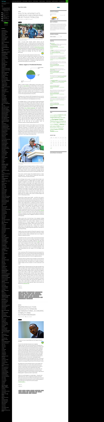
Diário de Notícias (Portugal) (6, 128)
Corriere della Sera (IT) (5, 102)
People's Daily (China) (5, 301)
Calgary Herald (4, 81)
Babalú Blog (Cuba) (4, 64)
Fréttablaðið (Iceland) (5, 178)
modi (59, 124)
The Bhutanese (4, 353)
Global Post (3, 184)
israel (52, 122)
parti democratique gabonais (34, 297)
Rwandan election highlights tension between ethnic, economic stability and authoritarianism (31, 311)
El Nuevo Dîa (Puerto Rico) (5, 148)
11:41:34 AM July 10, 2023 (54, 65)
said (38, 241)
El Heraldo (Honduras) (5, 143)
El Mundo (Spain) (4, 145)
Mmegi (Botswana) (4, 266)
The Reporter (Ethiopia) (5, 372)
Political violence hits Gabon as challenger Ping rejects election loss (30, 15)
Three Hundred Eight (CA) (5, 376)
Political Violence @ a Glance (6, 305)
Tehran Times (4, 345)
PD (64, 124)
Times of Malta (4, 378)
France (20, 294)
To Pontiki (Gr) (4, 381)
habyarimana (38, 390)
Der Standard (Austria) (5, 127)
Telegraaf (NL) (4, 346)
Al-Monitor (3, 40)
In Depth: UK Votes (55, 1)
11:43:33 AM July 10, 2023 (54, 58)
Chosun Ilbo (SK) (4, 95)
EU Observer (3, 158)
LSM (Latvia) (3, 258)
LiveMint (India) (4, 257)
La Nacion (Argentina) (5, 241)
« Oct (51, 148)
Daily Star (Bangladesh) (5, 114)
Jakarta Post (3, 218)
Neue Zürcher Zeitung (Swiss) (6, 273)
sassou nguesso (29, 298)
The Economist (4, 360)
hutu (42, 390)
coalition (57, 116)
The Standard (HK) (4, 373)
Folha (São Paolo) (4, 167)
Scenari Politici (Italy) (5, 322)
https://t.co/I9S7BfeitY (62, 57)
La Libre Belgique (4, 240)
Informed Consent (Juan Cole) (6, 209)
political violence (22, 298)
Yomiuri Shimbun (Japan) (5, 407)
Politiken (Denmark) (4, 306)
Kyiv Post (3, 233)
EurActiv (3, 160)
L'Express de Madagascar (5, 237)
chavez (52, 116)
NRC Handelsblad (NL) (5, 286)
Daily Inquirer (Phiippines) (5, 109)
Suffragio (4, 1)
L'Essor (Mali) (3, 236)
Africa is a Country (4, 34)
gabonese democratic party (36, 294)
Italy (54, 122)
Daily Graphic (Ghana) (5, 108)
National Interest (4, 272)
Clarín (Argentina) (4, 98)
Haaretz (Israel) (4, 192)
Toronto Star (3, 382)
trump (60, 127)
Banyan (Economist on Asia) (6, 68)
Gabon (19, 11)
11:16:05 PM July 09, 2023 (54, 77)
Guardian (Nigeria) (4, 189)
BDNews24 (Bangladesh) (5, 72)
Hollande (62, 121)
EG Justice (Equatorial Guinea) (6, 139)
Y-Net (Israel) (3, 404)
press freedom (32, 391)
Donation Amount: (53, 13)
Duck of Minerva (4, 132)
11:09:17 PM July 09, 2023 (54, 82)
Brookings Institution (5, 77)
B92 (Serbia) (3, 63)
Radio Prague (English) (5, 312)
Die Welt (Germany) (4, 131)
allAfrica (3, 43)
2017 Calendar (25, 1)
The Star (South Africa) (5, 374)
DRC (33, 293)
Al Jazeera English (4, 38)
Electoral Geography (5, 157)
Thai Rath (3, 348)
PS (65, 124)
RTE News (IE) (4, 320)
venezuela (56, 131)
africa (20, 390)
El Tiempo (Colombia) (5, 152)
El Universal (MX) (4, 153)
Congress (59, 116)
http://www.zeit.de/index (5, 201)
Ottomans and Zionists (5, 297)
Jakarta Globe (4, 217)
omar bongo (21, 297)
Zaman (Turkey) (4, 408)
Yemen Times (4, 406)
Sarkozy (60, 126)
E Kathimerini (4, 136)
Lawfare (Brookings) (4, 250)
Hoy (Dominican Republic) (5, 197)
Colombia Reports (4, 99)
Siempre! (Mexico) (4, 329)
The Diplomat (3, 358)
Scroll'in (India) (4, 325)
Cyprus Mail (3, 105)
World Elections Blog (5, 399)
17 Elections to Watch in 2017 (16, 1)
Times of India (4, 377)
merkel (56, 124)
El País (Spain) (4, 149)
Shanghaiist (3, 326)
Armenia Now (4, 55)
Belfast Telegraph (4, 73)
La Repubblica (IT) (4, 245)
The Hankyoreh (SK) (4, 362)
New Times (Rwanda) (5, 278)
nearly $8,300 (26, 85)
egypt (51, 119)
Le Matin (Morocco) (4, 253)
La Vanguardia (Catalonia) (5, 248)
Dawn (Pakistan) (4, 123)
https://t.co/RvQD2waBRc (54, 71)
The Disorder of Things (5, 359)
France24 (3, 172)
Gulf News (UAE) (4, 191)
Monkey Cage (4, 267)
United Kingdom (54, 129)
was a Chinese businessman (29, 107)
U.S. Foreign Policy (62, 1)
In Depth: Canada (42, 1)
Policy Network (4, 303)
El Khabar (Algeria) (4, 144)
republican (54, 126)
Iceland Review (4, 204)
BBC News (3, 71)
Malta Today (3, 262)
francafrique (37, 293)
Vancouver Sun (4, 389)
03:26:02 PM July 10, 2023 (54, 47)
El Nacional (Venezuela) (5, 147)
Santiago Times (4, 321)
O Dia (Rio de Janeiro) (5, 287)
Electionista (3, 156)
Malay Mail (3, 261)
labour (58, 122)
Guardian (3, 188)
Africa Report (3, 35)
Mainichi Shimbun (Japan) (5, 259)
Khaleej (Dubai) (4, 229)
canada (64, 114)
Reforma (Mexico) (4, 315)
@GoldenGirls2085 (54, 80)
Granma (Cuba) (4, 187)
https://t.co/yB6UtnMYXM (54, 103)
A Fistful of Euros (4, 30)
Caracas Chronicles (4, 82)
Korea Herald (4, 231)
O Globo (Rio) (3, 289)
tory (58, 127)
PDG (41, 297)
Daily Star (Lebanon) (4, 116)
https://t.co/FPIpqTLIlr (54, 46)
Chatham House (4, 90)
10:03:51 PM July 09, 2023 (54, 94)
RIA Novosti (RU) (4, 318)
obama (62, 124)
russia (57, 126)
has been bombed (40, 48)
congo (30, 293)
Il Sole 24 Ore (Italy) (4, 206)
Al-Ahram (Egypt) (4, 39)
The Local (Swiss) (4, 369)
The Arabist (3, 350)
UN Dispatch (3, 388)
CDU (50, 116)
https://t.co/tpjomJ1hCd (62, 76)
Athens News (4, 60)
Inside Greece (4, 210)
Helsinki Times (4, 193)
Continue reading (22, 381)
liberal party (64, 122)
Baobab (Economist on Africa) (6, 69)
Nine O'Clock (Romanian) (5, 282)
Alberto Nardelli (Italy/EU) (5, 42)
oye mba (26, 297)
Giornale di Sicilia (4, 183)
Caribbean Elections (4, 84)
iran (50, 122)
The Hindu (3, 363)
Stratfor (3, 336)
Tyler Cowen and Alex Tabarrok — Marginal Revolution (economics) (5, 386)
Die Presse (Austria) (4, 130)
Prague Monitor (4, 307)
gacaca (28, 390)
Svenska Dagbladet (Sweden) (6, 341)
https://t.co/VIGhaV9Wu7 (54, 86)
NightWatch (3, 281)
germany (55, 121)
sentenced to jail (26, 283)
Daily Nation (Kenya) (4, 113)
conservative (53, 117)
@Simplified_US (53, 44)
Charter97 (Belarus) (4, 89)
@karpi (52, 50)
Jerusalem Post (4, 224)
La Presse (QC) (4, 244)
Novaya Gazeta (4, 285)
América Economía (4, 44)
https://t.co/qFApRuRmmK (54, 93)
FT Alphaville (3, 179)
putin (51, 126)
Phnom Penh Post (4, 302)
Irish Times (3, 214)
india (65, 121)
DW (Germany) (4, 135)
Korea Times (3, 232)
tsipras (62, 127)
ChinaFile (3, 94)
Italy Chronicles (4, 215)
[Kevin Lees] (52, 43)
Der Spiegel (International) (5, 126)
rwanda (39, 391)
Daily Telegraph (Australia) (5, 117)
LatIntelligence (4, 249)
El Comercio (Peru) (4, 141)
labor (55, 122)
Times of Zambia (4, 380)
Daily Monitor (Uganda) (5, 112)
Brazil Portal (3, 76)
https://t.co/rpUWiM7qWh (54, 64)
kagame (24, 391)
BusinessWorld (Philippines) (6, 80)
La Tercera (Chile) (4, 246)
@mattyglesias (52, 69)
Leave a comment (30, 19)
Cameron (60, 115)
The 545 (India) (4, 349)
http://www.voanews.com (5, 200)
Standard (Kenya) (4, 334)
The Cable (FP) (4, 354)
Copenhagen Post (4, 100)
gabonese (28, 294)
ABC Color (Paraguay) (5, 31)
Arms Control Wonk (4, 56)
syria (55, 127)
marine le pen (52, 124)
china (26, 293)
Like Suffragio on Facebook (56, 152)
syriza (57, 127)
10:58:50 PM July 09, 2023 (54, 87)
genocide (32, 390)
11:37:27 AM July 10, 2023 (54, 72)
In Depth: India (48, 1)
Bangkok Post (4, 67)
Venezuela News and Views (6, 391)
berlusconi (56, 114)
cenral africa (21, 293)
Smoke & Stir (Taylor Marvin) (6, 330)
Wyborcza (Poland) (4, 402)
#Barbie (53, 81)
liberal (61, 122)
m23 (27, 391)
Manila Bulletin (4, 263)
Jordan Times (4, 227)
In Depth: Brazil (35, 1)
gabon (24, 294)
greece (58, 121)
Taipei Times (3, 344)
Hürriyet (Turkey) (4, 202)
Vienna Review (4, 392)
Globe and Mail (4, 185)
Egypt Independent (4, 140)
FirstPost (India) (4, 166)
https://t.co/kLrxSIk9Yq (62, 81)
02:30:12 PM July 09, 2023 (54, 104)
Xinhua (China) (4, 403)
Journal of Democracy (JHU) (6, 228)
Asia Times (3, 59)
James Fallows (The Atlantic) (6, 219)
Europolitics (3, 161)
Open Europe (3, 292)
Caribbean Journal (4, 85)
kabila (20, 391)
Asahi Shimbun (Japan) (5, 58)
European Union (57, 119)
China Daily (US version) (5, 91)
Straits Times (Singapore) (5, 335)
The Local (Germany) (5, 368)
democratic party (61, 117)
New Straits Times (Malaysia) (6, 277)
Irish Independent (4, 213)
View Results (6, 24)
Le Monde (3, 254)
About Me (30, 1)
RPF (36, 391)
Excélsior (3, 162)
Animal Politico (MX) (5, 54)
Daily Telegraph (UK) (4, 118)
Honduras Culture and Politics (6, 196)
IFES (2, 205)
